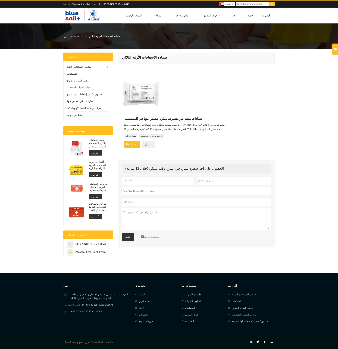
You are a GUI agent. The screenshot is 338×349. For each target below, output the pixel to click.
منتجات (157, 15)
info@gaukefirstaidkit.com (82, 4)
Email (131, 144)
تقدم (127, 236)
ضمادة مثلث (130, 136)
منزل (66, 36)
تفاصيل (148, 144)
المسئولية (190, 307)
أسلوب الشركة (193, 301)
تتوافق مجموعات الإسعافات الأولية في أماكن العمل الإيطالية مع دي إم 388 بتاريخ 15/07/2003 (98, 207)
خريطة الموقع (146, 321)
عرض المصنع (211, 15)
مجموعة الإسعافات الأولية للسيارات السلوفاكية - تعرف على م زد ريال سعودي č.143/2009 (98, 187)
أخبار (233, 15)
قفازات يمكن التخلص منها (80, 101)
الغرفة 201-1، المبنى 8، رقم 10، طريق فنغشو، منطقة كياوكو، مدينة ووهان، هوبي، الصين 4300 (99, 296)
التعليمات (190, 321)
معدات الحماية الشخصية (79, 87)
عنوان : (67, 294)
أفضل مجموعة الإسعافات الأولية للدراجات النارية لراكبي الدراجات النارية (97, 165)
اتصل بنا (266, 15)
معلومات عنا (182, 15)
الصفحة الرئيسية (133, 15)
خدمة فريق (145, 301)
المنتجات (78, 36)
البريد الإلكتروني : (72, 304)
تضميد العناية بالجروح (78, 80)
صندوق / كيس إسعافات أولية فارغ (84, 94)
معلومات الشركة (194, 294)
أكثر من (95, 152)
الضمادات (72, 73)
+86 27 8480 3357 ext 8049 (115, 4)
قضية (250, 15)
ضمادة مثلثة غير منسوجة (151, 136)
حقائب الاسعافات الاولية (79, 66)
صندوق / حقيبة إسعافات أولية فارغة (250, 321)
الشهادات (143, 314)
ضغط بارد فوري (75, 115)
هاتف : (66, 311)
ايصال (142, 294)
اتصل (66, 285)
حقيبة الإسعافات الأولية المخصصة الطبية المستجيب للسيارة (97, 143)
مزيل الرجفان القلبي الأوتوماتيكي (84, 108)
